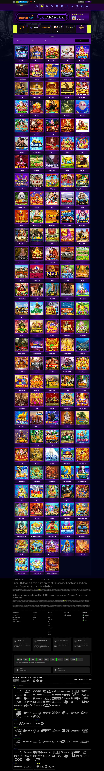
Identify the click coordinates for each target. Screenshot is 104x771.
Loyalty (34, 617)
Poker (77, 8)
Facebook (87, 615)
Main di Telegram (23, 1)
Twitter (86, 620)
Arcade (72, 8)
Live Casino (47, 8)
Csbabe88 (69, 615)
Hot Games (37, 8)
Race (52, 8)
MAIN (23, 52)
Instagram (87, 617)
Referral (34, 619)
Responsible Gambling (17, 617)
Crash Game (67, 8)
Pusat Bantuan (15, 619)
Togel (57, 8)
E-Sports (82, 8)
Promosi (87, 8)
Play (31, 18)
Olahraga (62, 8)
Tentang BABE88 (16, 615)
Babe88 (39, 589)
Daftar (88, 1)
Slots (42, 8)
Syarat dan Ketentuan (17, 621)
